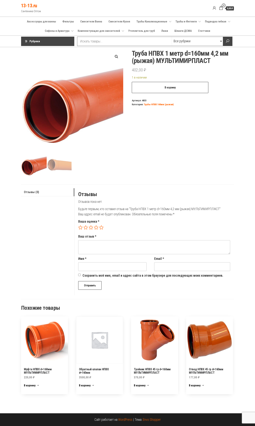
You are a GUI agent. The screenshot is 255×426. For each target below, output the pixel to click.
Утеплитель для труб (141, 31)
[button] (116, 56)
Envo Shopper (152, 420)
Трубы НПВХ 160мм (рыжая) (159, 104)
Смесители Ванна (91, 21)
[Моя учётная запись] (214, 8)
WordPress (125, 420)
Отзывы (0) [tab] (31, 192)
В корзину (170, 87)
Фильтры (68, 21)
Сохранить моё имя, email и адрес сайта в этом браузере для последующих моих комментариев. (153, 275)
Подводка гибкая (215, 21)
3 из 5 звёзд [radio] (91, 227)
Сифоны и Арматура (57, 31)
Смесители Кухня (119, 21)
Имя (82, 259)
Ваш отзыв (87, 236)
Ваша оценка (88, 221)
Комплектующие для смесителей (99, 31)
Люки (164, 31)
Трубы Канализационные (151, 21)
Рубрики (34, 41)
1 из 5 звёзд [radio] (80, 227)
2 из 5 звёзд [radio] (85, 227)
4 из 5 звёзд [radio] (96, 227)
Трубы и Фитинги (186, 21)
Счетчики (204, 31)
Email (159, 259)
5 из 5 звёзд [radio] (101, 227)
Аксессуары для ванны (41, 21)
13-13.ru (29, 5)
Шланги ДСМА (183, 31)
